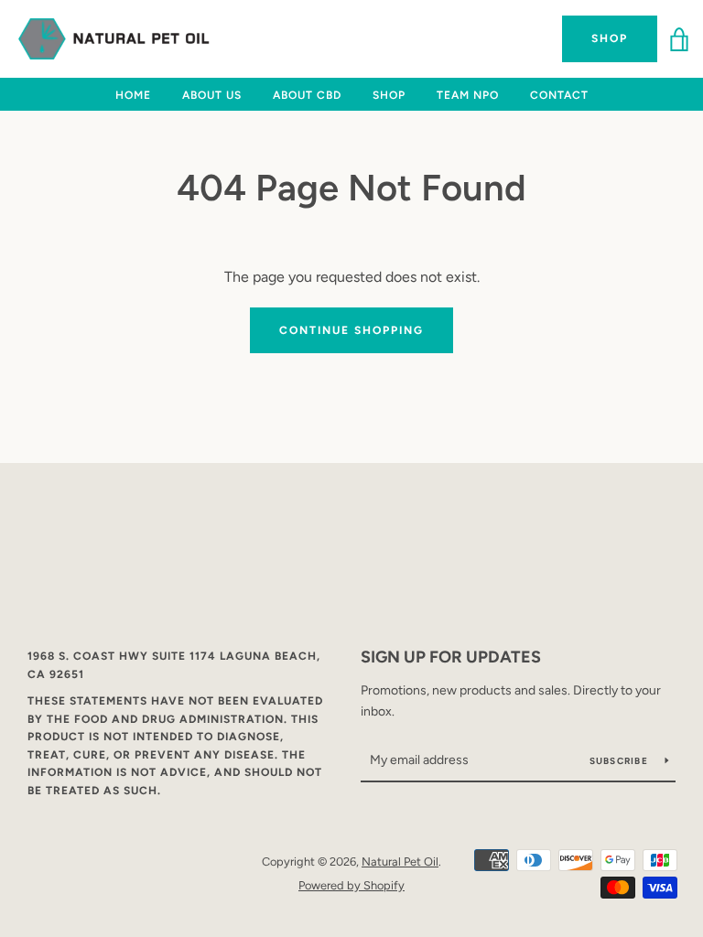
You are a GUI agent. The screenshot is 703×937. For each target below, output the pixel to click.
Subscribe (620, 761)
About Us (212, 95)
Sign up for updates (451, 657)
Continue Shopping (351, 330)
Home (133, 95)
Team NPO (468, 95)
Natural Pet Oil (400, 861)
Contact (559, 95)
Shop (609, 38)
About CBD (307, 95)
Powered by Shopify (351, 885)
